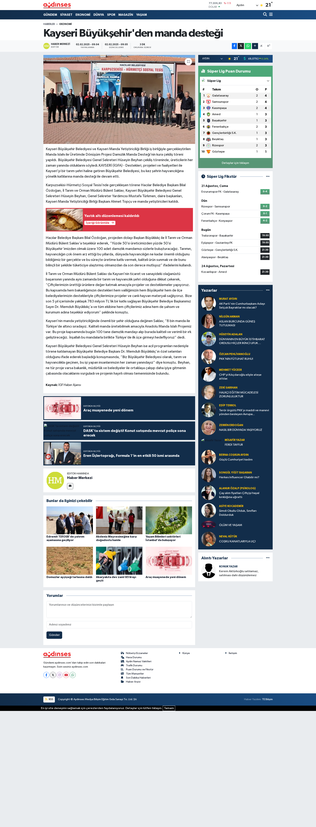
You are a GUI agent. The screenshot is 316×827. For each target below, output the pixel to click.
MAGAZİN (125, 14)
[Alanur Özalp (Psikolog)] (208, 492)
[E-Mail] (70, 486)
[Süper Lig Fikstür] (268, 176)
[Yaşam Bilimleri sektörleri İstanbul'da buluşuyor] (169, 520)
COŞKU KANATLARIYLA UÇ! (237, 541)
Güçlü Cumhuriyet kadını (236, 459)
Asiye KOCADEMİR (231, 506)
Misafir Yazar (235, 440)
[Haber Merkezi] (55, 480)
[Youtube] (66, 675)
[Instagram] (60, 675)
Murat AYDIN (228, 299)
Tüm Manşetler (135, 673)
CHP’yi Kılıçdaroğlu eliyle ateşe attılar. (240, 376)
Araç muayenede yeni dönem (166, 577)
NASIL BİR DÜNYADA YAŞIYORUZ (240, 430)
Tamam (169, 708)
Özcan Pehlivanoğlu (234, 354)
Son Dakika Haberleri (138, 677)
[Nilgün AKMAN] (208, 321)
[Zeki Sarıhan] (208, 392)
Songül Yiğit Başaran (235, 472)
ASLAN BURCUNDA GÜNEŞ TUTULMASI (237, 323)
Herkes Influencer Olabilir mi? (239, 477)
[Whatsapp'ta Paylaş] (248, 46)
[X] (53, 675)
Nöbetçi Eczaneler (137, 653)
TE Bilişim (267, 699)
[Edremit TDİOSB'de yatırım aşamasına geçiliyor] (69, 520)
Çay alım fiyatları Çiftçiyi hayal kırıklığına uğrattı (239, 495)
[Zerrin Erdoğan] (208, 427)
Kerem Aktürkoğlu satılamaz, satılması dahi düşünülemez (239, 573)
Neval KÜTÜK (228, 536)
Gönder (54, 635)
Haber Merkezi (79, 478)
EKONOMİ (83, 14)
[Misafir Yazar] (211, 440)
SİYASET (66, 14)
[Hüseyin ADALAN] (208, 338)
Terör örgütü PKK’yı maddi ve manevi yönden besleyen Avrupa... (244, 412)
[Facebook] (46, 675)
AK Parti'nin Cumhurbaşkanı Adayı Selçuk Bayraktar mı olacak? (242, 305)
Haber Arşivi (133, 681)
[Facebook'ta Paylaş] (234, 46)
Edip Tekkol (227, 405)
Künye (186, 653)
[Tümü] (268, 290)
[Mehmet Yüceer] (208, 374)
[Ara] (265, 15)
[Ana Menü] (270, 15)
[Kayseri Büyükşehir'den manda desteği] (119, 99)
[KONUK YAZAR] (208, 570)
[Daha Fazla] (255, 46)
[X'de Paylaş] (241, 46)
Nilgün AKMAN (229, 316)
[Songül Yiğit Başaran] (208, 474)
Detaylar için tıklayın (235, 163)
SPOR (111, 14)
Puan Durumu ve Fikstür (139, 669)
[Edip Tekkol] (208, 409)
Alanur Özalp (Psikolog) (237, 488)
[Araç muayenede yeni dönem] (169, 560)
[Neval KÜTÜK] (208, 538)
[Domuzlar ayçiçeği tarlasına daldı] (69, 560)
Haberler (49, 24)
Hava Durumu (134, 657)
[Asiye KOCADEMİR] (208, 510)
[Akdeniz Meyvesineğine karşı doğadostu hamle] (119, 520)
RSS (50, 699)
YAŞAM (141, 14)
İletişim (233, 653)
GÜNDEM (50, 14)
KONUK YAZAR (228, 566)
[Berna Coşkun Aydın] (208, 457)
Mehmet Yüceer (230, 370)
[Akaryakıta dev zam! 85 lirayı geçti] (119, 560)
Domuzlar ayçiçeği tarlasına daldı (69, 577)
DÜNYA (98, 14)
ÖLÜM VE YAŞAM (230, 525)
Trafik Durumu (134, 665)
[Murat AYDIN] (208, 303)
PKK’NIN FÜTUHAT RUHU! (236, 358)
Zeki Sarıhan (228, 387)
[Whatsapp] (73, 675)
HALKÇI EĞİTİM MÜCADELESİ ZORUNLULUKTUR (238, 394)
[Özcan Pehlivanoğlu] (208, 356)
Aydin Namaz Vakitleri (138, 661)
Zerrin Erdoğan (231, 425)
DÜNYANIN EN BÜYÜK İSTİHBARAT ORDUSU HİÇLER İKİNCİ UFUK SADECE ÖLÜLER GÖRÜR (242, 341)
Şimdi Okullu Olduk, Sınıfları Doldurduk (238, 512)
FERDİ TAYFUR (234, 444)
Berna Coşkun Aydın (234, 455)
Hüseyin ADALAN (230, 334)
